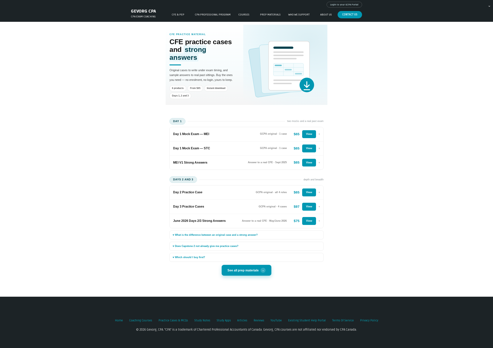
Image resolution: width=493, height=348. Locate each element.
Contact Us (349, 14)
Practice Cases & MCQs (173, 320)
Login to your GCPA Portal (344, 4)
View (309, 134)
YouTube (276, 320)
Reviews (259, 320)
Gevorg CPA (143, 11)
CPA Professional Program (213, 14)
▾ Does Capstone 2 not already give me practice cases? (205, 246)
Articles (242, 320)
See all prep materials (245, 270)
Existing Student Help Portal (307, 320)
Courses (243, 14)
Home (119, 320)
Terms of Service (343, 320)
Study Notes (202, 320)
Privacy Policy (369, 320)
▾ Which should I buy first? (189, 257)
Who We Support (299, 14)
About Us (326, 14)
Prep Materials (270, 14)
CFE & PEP (178, 14)
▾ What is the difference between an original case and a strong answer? (215, 234)
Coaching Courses (140, 320)
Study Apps (224, 320)
